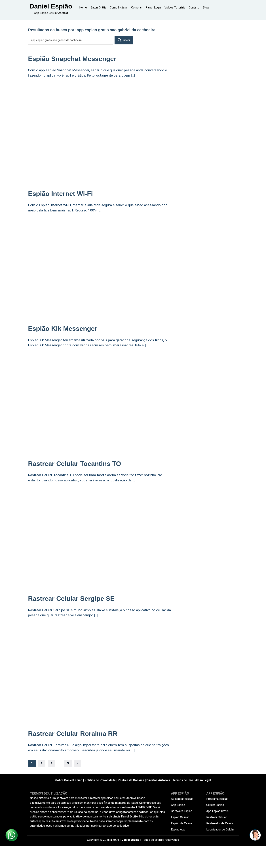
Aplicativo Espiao (182, 798)
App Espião (178, 805)
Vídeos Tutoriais (174, 7)
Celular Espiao (215, 805)
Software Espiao (181, 811)
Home (83, 7)
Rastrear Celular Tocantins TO (74, 463)
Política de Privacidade (100, 780)
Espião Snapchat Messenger (72, 58)
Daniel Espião (50, 6)
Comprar (136, 7)
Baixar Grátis (98, 7)
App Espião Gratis (217, 811)
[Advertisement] (100, 110)
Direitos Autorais (158, 780)
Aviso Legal (203, 780)
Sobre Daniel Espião (68, 780)
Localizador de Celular (220, 829)
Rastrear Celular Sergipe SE (71, 598)
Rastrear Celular (216, 817)
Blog (206, 7)
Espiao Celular (180, 817)
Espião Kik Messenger (62, 328)
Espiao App (178, 829)
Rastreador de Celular (220, 823)
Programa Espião (217, 798)
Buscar (126, 40)
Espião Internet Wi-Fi (60, 193)
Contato (194, 7)
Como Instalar (119, 7)
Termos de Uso (182, 780)
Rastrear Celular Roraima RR (72, 733)
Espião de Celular (182, 823)
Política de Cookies (131, 780)
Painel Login (153, 7)
